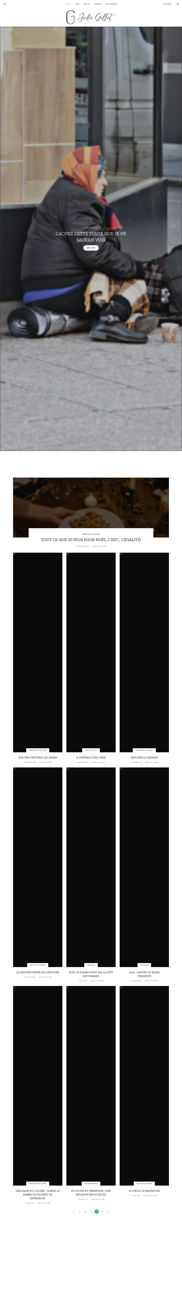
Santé (35, 1268)
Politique (84, 1268)
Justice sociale (91, 228)
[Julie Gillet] (91, 17)
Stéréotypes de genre (91, 534)
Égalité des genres (38, 965)
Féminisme (91, 965)
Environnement (91, 1183)
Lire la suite (91, 248)
